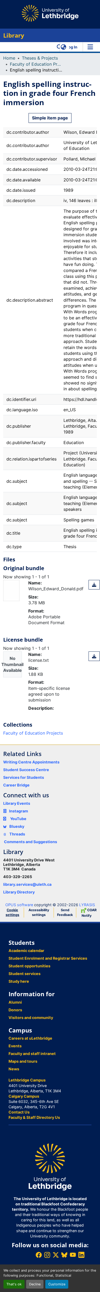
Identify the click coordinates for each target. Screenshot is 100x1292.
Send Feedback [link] (65, 912)
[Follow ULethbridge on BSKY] (64, 1254)
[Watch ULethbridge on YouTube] (73, 1254)
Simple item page (50, 117)
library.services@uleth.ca (27, 884)
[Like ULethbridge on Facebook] (38, 1254)
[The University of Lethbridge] (50, 1166)
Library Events (16, 803)
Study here (19, 981)
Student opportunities (29, 966)
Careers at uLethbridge (30, 1038)
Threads (17, 834)
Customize (56, 1284)
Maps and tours (23, 1061)
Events (15, 1046)
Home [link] (9, 58)
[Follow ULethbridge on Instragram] (47, 1254)
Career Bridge (16, 785)
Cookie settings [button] (12, 912)
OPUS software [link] (19, 904)
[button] (59, 47)
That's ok (14, 1284)
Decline (35, 1284)
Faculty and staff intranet (32, 1053)
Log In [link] (71, 47)
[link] (94, 584)
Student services (25, 973)
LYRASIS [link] (87, 904)
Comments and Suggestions (30, 841)
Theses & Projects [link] (40, 58)
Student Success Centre (26, 769)
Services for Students (23, 777)
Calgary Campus (24, 1096)
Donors (15, 1010)
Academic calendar (26, 950)
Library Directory (19, 892)
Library (13, 35)
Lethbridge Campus (27, 1080)
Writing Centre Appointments (31, 762)
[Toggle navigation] (90, 47)
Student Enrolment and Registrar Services (48, 958)
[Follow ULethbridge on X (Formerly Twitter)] (55, 1254)
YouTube (18, 818)
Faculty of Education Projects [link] (36, 64)
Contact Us (19, 1112)
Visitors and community (31, 1017)
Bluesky (16, 826)
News (14, 1069)
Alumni (15, 1002)
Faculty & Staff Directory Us (34, 1117)
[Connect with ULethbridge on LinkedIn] (81, 1254)
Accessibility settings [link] (39, 912)
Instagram (18, 811)
